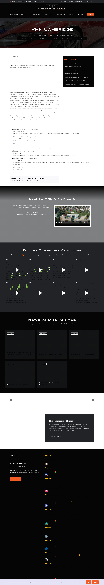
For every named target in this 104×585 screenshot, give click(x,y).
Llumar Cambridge (41, 38)
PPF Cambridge (65, 38)
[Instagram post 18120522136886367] (87, 270)
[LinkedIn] (20, 181)
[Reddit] (17, 181)
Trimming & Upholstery (72, 77)
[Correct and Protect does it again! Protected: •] (17, 293)
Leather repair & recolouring (73, 66)
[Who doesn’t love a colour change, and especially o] (63, 270)
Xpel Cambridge (82, 38)
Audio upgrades (84, 84)
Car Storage (81, 80)
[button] (11, 400)
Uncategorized (69, 80)
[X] (15, 181)
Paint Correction (60, 35)
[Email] (38, 181)
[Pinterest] (30, 181)
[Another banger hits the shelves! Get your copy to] (63, 293)
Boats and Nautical (71, 84)
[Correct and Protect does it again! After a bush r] (40, 270)
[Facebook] (12, 181)
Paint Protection (68, 35)
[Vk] (32, 181)
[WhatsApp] (22, 181)
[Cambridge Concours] (51, 4)
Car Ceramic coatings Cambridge (28, 38)
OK (88, 582)
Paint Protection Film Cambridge (53, 38)
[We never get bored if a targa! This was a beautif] (87, 293)
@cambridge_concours (24, 255)
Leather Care (82, 70)
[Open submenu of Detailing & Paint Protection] (26, 14)
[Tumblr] (27, 181)
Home (11, 19)
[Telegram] (25, 181)
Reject (95, 582)
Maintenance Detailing (72, 73)
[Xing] (35, 181)
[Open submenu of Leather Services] (40, 14)
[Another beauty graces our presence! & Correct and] (17, 270)
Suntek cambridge (73, 38)
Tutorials (84, 77)
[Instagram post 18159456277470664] (40, 293)
